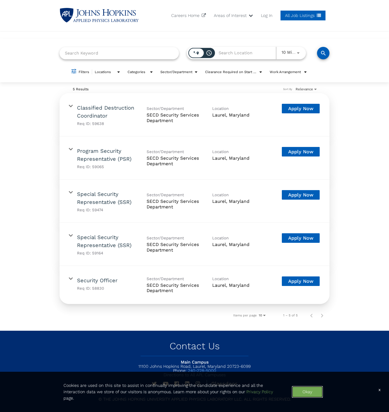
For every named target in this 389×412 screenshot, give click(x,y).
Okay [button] (307, 391)
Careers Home (186, 15)
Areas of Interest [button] (231, 15)
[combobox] (119, 53)
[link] (194, 114)
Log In (267, 15)
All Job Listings (300, 15)
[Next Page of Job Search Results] (322, 315)
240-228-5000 (194, 370)
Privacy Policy (259, 391)
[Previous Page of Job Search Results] (311, 315)
